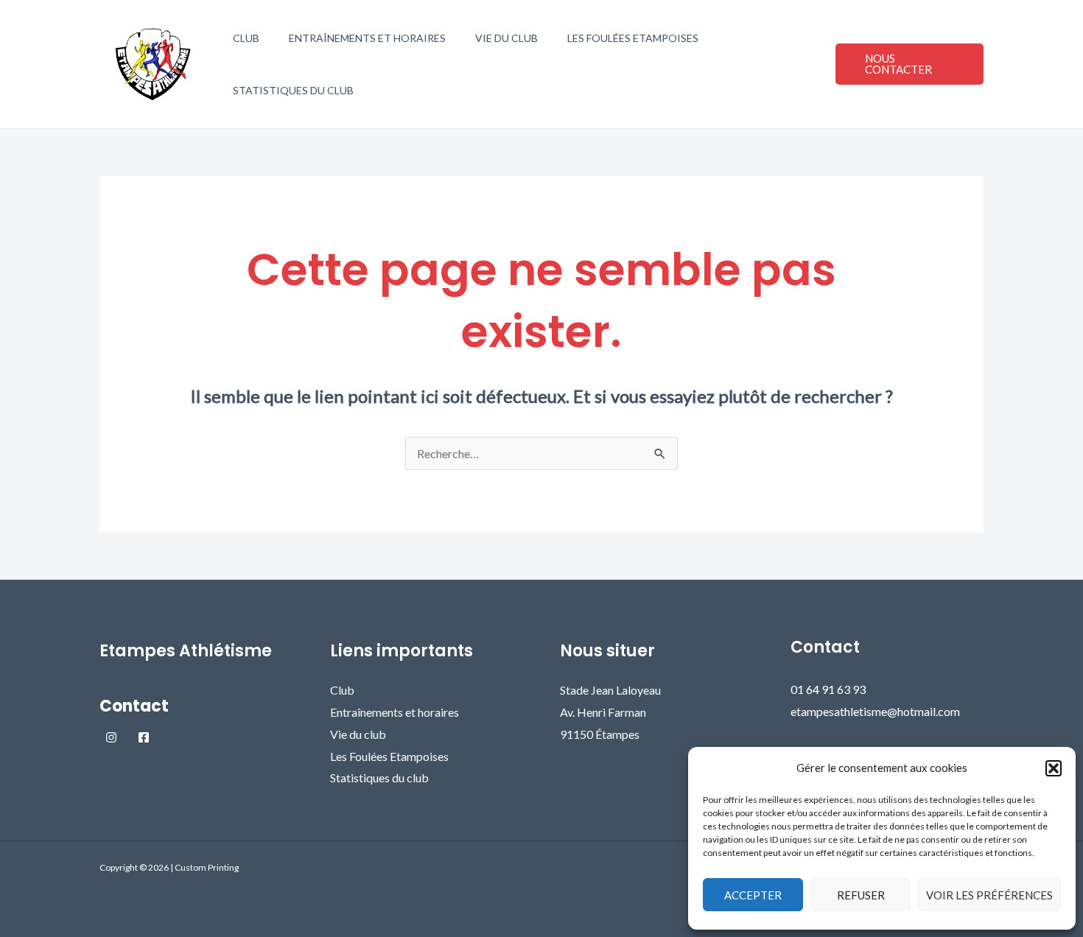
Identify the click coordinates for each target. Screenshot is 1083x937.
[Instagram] (111, 737)
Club (246, 38)
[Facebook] (143, 737)
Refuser (861, 895)
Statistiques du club (293, 90)
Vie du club (506, 38)
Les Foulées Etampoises (632, 38)
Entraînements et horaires (367, 38)
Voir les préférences (989, 895)
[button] (1053, 768)
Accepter (753, 895)
